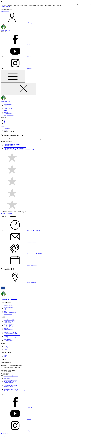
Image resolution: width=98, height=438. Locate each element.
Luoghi (5, 355)
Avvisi (5, 349)
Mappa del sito (4, 433)
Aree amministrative (8, 307)
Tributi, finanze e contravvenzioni (12, 335)
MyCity (4, 436)
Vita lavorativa (7, 322)
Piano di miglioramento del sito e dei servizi (14, 390)
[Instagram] (4, 123)
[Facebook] (4, 120)
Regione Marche (5, 11)
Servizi (5, 130)
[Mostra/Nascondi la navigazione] (13, 76)
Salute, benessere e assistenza (11, 337)
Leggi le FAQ (7, 378)
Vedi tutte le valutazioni (6, 213)
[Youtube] (4, 122)
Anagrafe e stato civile (9, 320)
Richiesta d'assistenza (9, 382)
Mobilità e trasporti (8, 329)
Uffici (5, 308)
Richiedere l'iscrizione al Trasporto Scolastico (15, 147)
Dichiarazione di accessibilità (11, 389)
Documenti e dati (8, 314)
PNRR (5, 111)
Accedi (2, 126)
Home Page (6, 128)
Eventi (5, 356)
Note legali (6, 388)
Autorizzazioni (7, 339)
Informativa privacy (8, 386)
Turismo (6, 112)
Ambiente (6, 336)
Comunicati (6, 348)
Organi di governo (8, 305)
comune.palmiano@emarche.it (11, 376)
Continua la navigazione (6, 9)
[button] (8, 104)
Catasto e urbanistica (9, 326)
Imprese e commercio (9, 324)
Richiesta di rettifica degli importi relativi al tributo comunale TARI (20, 149)
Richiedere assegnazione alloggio (12, 144)
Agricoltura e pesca (8, 340)
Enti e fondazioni (8, 310)
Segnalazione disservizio (10, 381)
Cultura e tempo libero (9, 321)
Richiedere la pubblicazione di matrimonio (14, 148)
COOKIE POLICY (5, 6)
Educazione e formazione (10, 332)
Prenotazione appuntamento (10, 380)
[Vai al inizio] (1, 285)
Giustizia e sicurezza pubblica (11, 333)
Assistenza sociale (8, 113)
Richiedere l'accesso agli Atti (11, 145)
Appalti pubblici (7, 325)
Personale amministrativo (10, 312)
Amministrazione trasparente (10, 385)
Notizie (5, 346)
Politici (5, 311)
